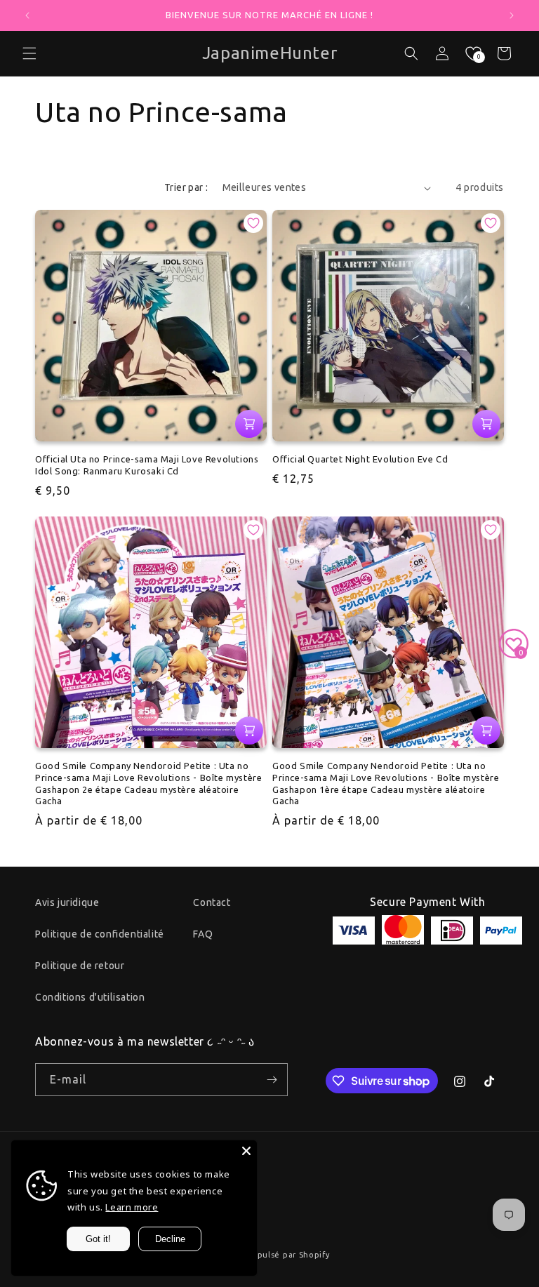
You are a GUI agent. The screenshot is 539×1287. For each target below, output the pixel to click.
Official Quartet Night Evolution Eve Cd (360, 459)
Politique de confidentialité (99, 934)
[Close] (246, 1151)
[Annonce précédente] (27, 15)
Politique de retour (79, 965)
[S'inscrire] (271, 1079)
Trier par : (186, 187)
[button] (29, 53)
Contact (211, 902)
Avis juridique (67, 902)
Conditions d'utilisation (90, 997)
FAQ (203, 934)
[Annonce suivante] (511, 15)
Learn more (131, 1207)
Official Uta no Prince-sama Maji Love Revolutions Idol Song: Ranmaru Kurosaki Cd (146, 465)
